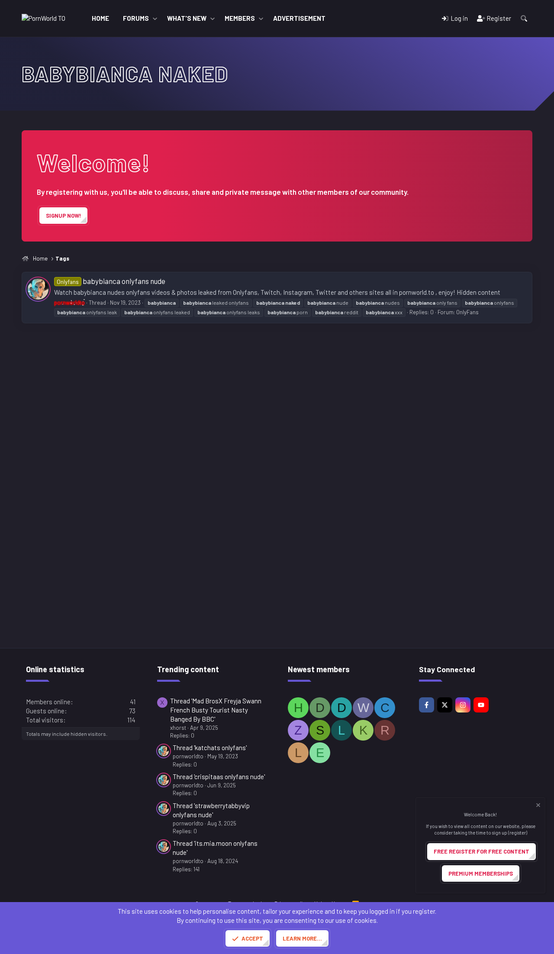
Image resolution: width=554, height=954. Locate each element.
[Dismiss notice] (537, 806)
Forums (136, 18)
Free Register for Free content (481, 851)
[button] (155, 18)
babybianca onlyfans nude (111, 281)
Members (240, 18)
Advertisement (299, 18)
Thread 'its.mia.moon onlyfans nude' (215, 847)
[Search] (523, 18)
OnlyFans (467, 312)
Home (100, 18)
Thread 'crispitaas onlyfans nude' (219, 776)
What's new (186, 18)
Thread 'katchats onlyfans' (210, 747)
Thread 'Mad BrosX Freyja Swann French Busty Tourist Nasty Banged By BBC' (215, 710)
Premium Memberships (480, 873)
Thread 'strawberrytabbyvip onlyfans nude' (211, 810)
